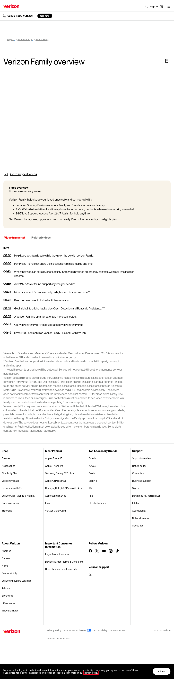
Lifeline (136, 503)
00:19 (7, 283)
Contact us (138, 473)
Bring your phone (11, 503)
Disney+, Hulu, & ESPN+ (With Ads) (64, 488)
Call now (44, 15)
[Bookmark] (167, 61)
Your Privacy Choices (75, 630)
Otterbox (94, 458)
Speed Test (138, 525)
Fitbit (91, 495)
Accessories (8, 465)
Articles (6, 588)
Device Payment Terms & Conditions (64, 561)
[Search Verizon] (146, 6)
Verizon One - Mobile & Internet (18, 495)
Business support (141, 480)
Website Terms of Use (58, 638)
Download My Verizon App (146, 495)
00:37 (7, 316)
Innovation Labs (10, 610)
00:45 (7, 332)
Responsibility (9, 573)
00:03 (7, 255)
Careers (6, 558)
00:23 (7, 291)
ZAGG (92, 465)
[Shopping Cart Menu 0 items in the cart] (161, 6)
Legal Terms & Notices (57, 554)
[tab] (14, 237)
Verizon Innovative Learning (16, 580)
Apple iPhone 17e (54, 465)
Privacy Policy (54, 630)
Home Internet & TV (12, 488)
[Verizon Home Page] (11, 6)
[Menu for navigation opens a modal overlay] (169, 6)
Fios (47, 503)
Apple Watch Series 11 (56, 495)
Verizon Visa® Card (55, 510)
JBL (91, 488)
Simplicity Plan (10, 473)
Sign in (136, 488)
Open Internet (117, 630)
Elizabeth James (97, 503)
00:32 (7, 308)
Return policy (139, 465)
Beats (92, 473)
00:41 (7, 324)
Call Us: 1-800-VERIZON (20, 16)
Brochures (7, 595)
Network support (141, 518)
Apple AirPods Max (55, 480)
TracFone (7, 510)
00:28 (7, 299)
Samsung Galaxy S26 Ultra (59, 473)
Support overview (141, 458)
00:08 (7, 263)
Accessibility (139, 510)
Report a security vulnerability (61, 569)
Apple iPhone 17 (53, 458)
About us (6, 550)
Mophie (93, 480)
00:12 (7, 271)
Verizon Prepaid (10, 480)
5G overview (8, 603)
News (5, 565)
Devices (6, 458)
